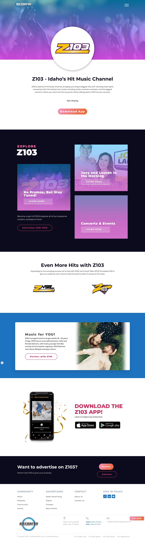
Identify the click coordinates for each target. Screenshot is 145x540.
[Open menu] (127, 5)
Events (20, 508)
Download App (72, 111)
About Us (79, 497)
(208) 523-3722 (93, 524)
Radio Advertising (54, 497)
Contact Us (79, 501)
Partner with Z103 (41, 356)
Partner (106, 466)
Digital (49, 501)
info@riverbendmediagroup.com (119, 522)
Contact (107, 474)
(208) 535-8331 (93, 522)
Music (19, 497)
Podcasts (21, 501)
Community (22, 504)
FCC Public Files (80, 537)
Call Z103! (137, 518)
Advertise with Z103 (34, 228)
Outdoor (49, 504)
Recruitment (51, 508)
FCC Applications (123, 537)
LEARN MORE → (38, 201)
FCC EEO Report (95, 537)
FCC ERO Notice (109, 537)
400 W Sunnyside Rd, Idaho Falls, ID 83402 (71, 523)
